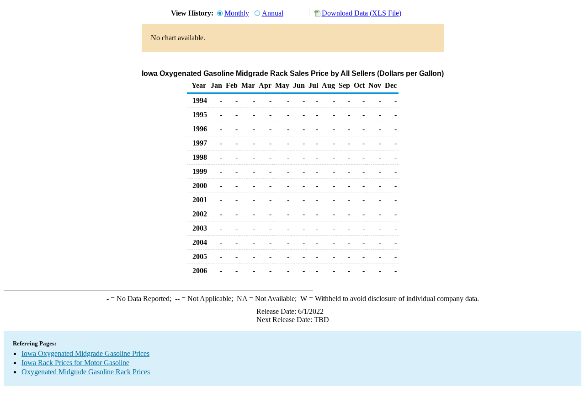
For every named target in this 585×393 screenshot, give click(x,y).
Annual (272, 13)
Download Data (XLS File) (361, 13)
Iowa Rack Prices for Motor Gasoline (75, 362)
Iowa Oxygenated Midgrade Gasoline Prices (85, 353)
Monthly (236, 13)
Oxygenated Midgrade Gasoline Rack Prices (85, 372)
